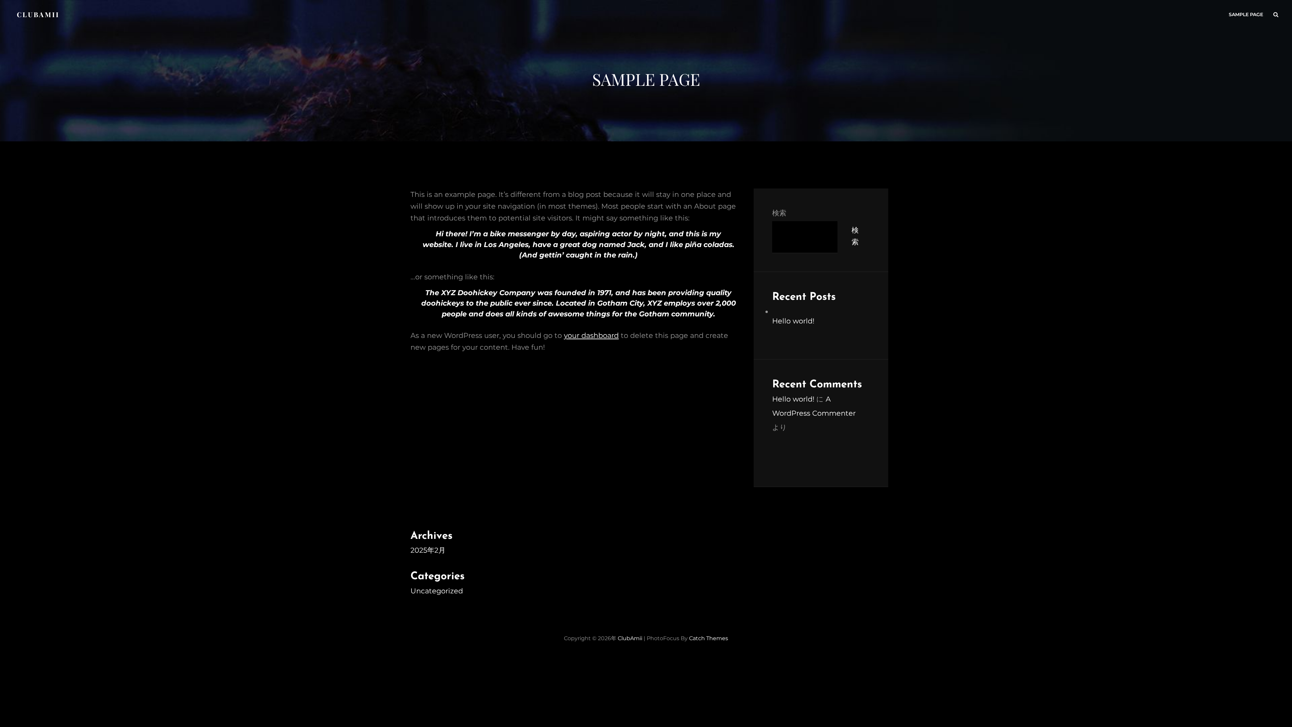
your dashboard (591, 335)
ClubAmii (38, 14)
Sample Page (1246, 14)
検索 (779, 213)
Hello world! (793, 321)
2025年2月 (427, 550)
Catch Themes (708, 638)
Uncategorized (436, 591)
